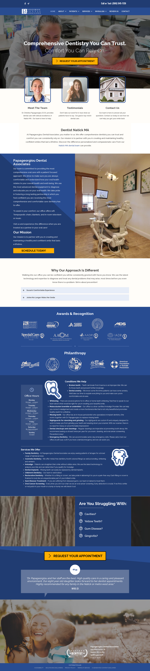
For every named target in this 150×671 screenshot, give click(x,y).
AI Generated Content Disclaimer (104, 668)
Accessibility (38, 668)
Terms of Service (84, 668)
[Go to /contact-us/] (112, 98)
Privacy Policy (70, 668)
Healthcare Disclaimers (54, 668)
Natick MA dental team (69, 145)
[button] (33, 250)
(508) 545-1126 (119, 3)
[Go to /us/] (37, 98)
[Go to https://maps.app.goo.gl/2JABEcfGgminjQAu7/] (28, 4)
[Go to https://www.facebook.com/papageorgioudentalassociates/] (25, 4)
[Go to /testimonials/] (75, 98)
